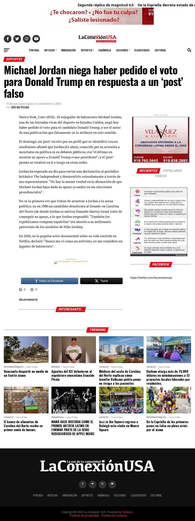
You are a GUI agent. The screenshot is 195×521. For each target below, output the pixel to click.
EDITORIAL (160, 50)
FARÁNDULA (104, 50)
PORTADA (34, 50)
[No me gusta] (32, 289)
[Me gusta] (21, 289)
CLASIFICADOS (141, 50)
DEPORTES (86, 50)
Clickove (127, 512)
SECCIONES (122, 50)
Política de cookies (114, 515)
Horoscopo (181, 255)
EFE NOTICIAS (20, 107)
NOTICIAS (49, 50)
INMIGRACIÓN (68, 50)
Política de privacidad (84, 515)
